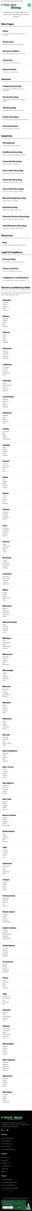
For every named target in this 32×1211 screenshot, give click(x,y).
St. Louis (5, 691)
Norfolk (4, 1032)
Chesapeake (6, 1030)
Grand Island (6, 727)
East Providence (7, 922)
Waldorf (5, 616)
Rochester (5, 660)
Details (10, 1204)
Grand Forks (6, 837)
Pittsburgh (5, 900)
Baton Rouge (6, 578)
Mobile (4, 308)
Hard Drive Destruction (8, 1149)
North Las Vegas (7, 743)
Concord (5, 757)
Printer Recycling (6, 1144)
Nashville (5, 966)
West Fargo (5, 841)
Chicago (5, 496)
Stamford (5, 405)
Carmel (4, 519)
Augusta (5, 449)
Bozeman (5, 710)
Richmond (5, 1036)
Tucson (4, 336)
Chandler (5, 340)
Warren (4, 644)
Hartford (5, 403)
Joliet (4, 501)
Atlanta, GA (4, 1160)
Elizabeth (5, 775)
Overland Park (6, 546)
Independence (6, 694)
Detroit (4, 640)
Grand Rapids (6, 642)
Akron (4, 857)
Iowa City (5, 535)
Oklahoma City (6, 866)
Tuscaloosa (5, 310)
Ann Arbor (5, 648)
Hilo (4, 469)
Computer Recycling (7, 1138)
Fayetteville (5, 353)
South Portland (6, 598)
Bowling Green (6, 564)
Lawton (4, 873)
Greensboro (6, 821)
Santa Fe (5, 791)
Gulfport (5, 674)
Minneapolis (6, 657)
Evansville (5, 515)
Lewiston (5, 594)
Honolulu (5, 463)
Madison (5, 1080)
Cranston (5, 918)
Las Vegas (5, 737)
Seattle (4, 1046)
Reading (5, 906)
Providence (6, 914)
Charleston (5, 930)
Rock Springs (6, 1102)
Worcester (5, 626)
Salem (4, 886)
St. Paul (4, 658)
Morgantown (6, 1066)
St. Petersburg (6, 439)
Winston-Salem (6, 825)
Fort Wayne (5, 514)
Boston (4, 624)
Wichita (4, 544)
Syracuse (5, 809)
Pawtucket (5, 920)
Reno (4, 741)
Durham (4, 823)
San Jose (5, 371)
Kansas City (5, 548)
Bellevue (5, 725)
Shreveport (5, 580)
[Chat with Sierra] (26, 1206)
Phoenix (5, 335)
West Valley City (7, 998)
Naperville (5, 503)
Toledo (4, 855)
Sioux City (5, 533)
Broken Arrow (6, 871)
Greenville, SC (5, 1157)
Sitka (4, 324)
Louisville (5, 560)
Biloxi (4, 680)
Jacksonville (6, 431)
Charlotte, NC (5, 1163)
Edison (4, 777)
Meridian (5, 481)
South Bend (6, 517)
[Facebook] (7, 1130)
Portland (5, 592)
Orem (4, 1004)
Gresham (5, 888)
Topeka (5, 551)
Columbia (5, 610)
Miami (4, 433)
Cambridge (5, 630)
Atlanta (4, 447)
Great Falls (5, 709)
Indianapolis (6, 512)
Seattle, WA (4, 1168)
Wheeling (5, 1070)
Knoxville (5, 968)
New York (5, 801)
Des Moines (6, 528)
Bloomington (6, 664)
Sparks (4, 745)
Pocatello (5, 487)
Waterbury (5, 406)
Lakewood (5, 390)
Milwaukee (5, 1078)
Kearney (5, 728)
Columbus (5, 451)
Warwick (5, 916)
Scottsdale (5, 342)
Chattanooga (6, 970)
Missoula (5, 707)
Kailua (4, 471)
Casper (4, 1096)
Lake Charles (6, 584)
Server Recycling (6, 1141)
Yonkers (5, 807)
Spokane (5, 1048)
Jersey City (5, 771)
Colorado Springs (7, 385)
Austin (4, 986)
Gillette (4, 1100)
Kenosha (5, 1084)
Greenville (5, 936)
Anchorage (5, 318)
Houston (5, 980)
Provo (4, 1000)
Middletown (6, 421)
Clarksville (5, 972)
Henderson (5, 739)
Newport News (6, 1034)
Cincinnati (5, 853)
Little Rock (5, 351)
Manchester (6, 753)
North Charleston (7, 934)
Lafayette (5, 582)
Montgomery (6, 306)
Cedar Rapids (6, 530)
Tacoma (5, 1050)
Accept (8, 1207)
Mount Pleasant (6, 938)
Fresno (4, 374)
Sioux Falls (5, 948)
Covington (5, 567)
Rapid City (5, 950)
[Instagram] (5, 1130)
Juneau (4, 322)
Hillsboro (5, 889)
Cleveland (5, 852)
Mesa (4, 338)
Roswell (5, 793)
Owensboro (6, 566)
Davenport (5, 532)
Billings (4, 705)
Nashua (4, 755)
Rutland (4, 1020)
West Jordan (6, 1002)
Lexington (5, 562)
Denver (4, 383)
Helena (4, 712)
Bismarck (5, 835)
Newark (5, 419)
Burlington (5, 1012)
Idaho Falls (5, 485)
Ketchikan (5, 326)
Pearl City (5, 467)
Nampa (4, 483)
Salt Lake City (6, 996)
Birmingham (5, 302)
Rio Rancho (5, 789)
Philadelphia (6, 898)
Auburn (4, 600)
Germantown (6, 612)
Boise (4, 479)
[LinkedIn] (2, 1130)
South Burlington (7, 1016)
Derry (4, 759)
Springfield (5, 628)
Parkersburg (6, 1068)
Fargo (4, 834)
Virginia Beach (6, 1028)
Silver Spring (6, 614)
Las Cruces (5, 787)
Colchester (5, 1018)
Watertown (5, 955)
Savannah (5, 455)
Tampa (4, 435)
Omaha (4, 721)
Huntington (5, 1064)
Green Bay (5, 1082)
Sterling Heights (7, 646)
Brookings (5, 954)
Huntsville (5, 304)
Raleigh (4, 819)
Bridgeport (5, 399)
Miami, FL (4, 1171)
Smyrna (4, 423)
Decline (19, 1207)
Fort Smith (5, 354)
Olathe (4, 550)
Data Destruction (6, 1146)
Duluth (4, 662)
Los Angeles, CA (6, 1166)
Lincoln (4, 723)
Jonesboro (5, 358)
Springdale (5, 356)
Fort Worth (5, 988)
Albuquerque (6, 785)
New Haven (6, 401)
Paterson (5, 773)
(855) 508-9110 (7, 1179)
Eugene (5, 884)
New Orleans (6, 576)
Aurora (4, 387)
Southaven (5, 676)
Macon (4, 453)
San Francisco (6, 372)
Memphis (5, 964)
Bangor (4, 596)
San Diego (5, 369)
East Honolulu (6, 465)
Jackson (5, 673)
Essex (4, 1014)
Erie (4, 904)
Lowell (4, 632)
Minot (4, 839)
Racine (4, 1086)
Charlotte (5, 817)
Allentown (5, 902)
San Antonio (6, 982)
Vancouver (5, 1052)
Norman (5, 870)
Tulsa (4, 868)
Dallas (4, 984)
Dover (4, 417)
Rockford (5, 499)
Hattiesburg (5, 678)
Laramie (5, 1098)
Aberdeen (5, 952)
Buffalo (4, 803)
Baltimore (5, 608)
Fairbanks (5, 320)
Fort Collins (5, 389)
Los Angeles (6, 367)
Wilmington (5, 415)
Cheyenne (5, 1094)
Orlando (5, 437)
